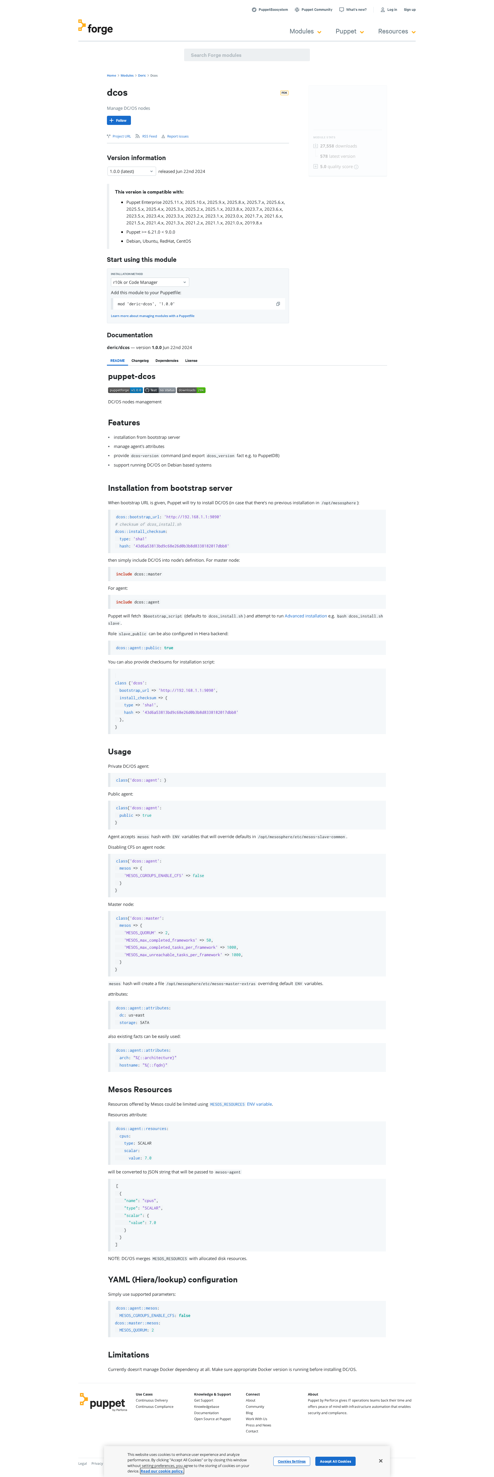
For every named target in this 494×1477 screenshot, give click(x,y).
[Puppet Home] (103, 1412)
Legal (82, 1463)
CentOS (183, 241)
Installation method (127, 274)
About (250, 1400)
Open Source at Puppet (212, 1418)
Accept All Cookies (335, 1461)
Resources (393, 31)
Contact (252, 1431)
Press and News (258, 1425)
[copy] (278, 303)
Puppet (346, 31)
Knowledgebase (206, 1406)
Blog (249, 1412)
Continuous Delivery (152, 1400)
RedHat (167, 241)
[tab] (117, 360)
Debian (133, 241)
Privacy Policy (102, 1463)
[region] (247, 1461)
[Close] (381, 1460)
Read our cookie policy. (162, 1471)
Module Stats (324, 137)
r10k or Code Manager (135, 282)
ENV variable (241, 1104)
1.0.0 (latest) (122, 171)
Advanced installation (306, 616)
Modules (302, 31)
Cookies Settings (292, 1461)
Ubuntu (150, 241)
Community (255, 1406)
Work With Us (256, 1418)
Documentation (206, 1412)
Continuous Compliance (155, 1406)
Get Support (203, 1400)
